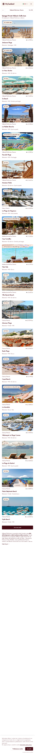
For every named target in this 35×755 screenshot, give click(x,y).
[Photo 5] (19, 36)
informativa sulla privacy (26, 745)
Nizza (3, 208)
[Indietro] (3, 10)
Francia (14, 40)
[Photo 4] (18, 36)
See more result (17, 527)
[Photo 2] (16, 36)
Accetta (29, 749)
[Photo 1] (15, 36)
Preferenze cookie (18, 749)
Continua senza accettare (27, 752)
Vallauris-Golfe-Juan (7, 40)
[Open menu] (31, 4)
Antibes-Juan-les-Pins (7, 236)
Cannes (4, 320)
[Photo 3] (17, 36)
